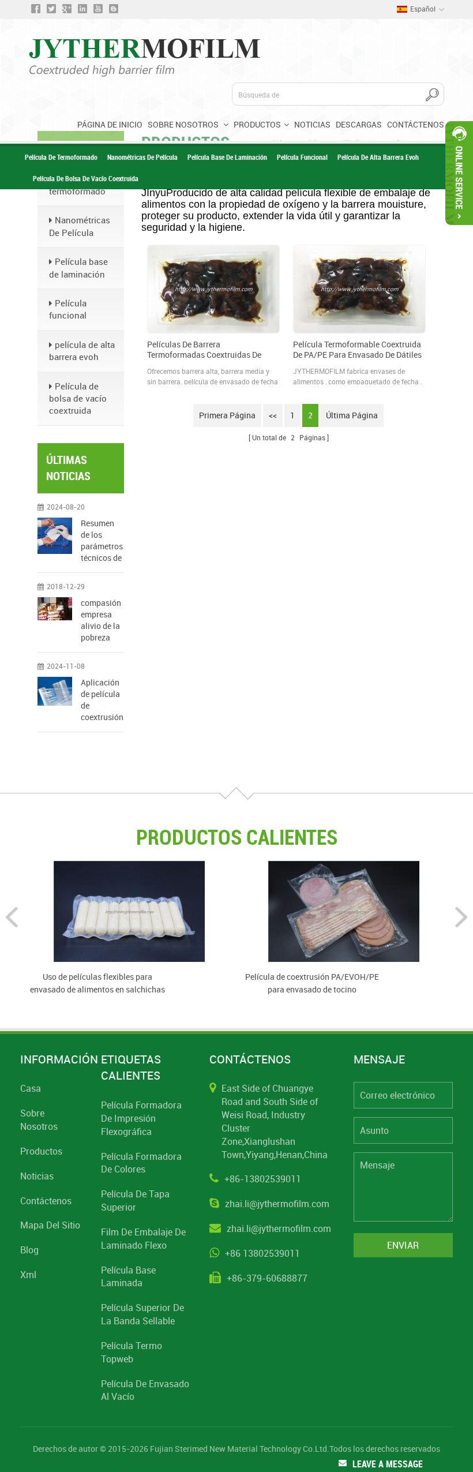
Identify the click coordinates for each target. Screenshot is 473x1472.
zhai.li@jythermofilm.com (277, 1203)
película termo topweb (131, 1352)
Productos (257, 124)
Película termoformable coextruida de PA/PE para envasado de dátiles (357, 349)
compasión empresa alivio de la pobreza (101, 620)
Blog (29, 1249)
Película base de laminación (227, 157)
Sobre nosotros (184, 124)
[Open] (459, 173)
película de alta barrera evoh (378, 157)
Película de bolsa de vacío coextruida (85, 178)
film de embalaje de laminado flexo (143, 1239)
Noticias (312, 124)
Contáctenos (415, 124)
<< (273, 415)
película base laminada (128, 1277)
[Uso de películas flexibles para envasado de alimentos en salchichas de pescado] (129, 910)
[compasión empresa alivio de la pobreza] (54, 608)
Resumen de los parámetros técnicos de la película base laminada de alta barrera (102, 541)
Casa (30, 1088)
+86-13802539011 (262, 1179)
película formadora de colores (141, 1163)
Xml (28, 1274)
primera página (227, 415)
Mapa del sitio (50, 1225)
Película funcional (302, 157)
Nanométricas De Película (142, 157)
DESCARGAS (359, 124)
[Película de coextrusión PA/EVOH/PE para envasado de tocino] (343, 910)
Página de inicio (109, 124)
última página (352, 415)
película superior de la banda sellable (142, 1314)
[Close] (459, 230)
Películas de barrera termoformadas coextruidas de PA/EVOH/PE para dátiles (204, 349)
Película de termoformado (61, 157)
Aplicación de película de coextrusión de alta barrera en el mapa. (102, 700)
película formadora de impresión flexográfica (141, 1118)
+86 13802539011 (262, 1253)
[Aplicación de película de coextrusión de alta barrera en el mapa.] (54, 691)
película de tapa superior (135, 1200)
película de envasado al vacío (145, 1390)
